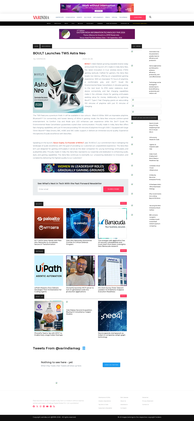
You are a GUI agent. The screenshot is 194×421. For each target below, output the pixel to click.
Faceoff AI (125, 23)
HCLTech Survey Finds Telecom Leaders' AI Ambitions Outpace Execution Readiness (111, 290)
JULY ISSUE (87, 17)
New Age (57, 23)
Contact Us (145, 404)
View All (123, 203)
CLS (73, 23)
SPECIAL (114, 17)
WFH (66, 23)
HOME (36, 46)
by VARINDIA (39, 59)
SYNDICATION (70, 17)
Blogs (80, 23)
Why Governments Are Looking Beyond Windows (155, 196)
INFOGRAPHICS (98, 17)
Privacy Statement (147, 401)
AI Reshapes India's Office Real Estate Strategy (155, 187)
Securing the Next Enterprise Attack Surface (155, 208)
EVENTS (79, 17)
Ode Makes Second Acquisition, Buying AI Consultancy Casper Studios (79, 312)
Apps (49, 23)
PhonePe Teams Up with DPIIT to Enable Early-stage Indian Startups (48, 334)
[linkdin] (44, 406)
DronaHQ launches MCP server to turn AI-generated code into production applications (80, 290)
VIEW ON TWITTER (111, 365)
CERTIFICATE (60, 17)
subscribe (113, 189)
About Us (123, 401)
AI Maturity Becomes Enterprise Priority (155, 177)
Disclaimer (145, 397)
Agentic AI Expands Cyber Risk (154, 147)
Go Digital (123, 408)
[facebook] (34, 406)
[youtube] (48, 406)
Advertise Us (124, 404)
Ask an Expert (111, 23)
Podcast (90, 23)
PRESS (107, 17)
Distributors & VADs (104, 397)
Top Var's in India (103, 404)
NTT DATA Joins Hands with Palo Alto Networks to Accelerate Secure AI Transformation (47, 242)
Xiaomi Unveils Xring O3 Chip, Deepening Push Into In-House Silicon (154, 127)
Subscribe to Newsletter (105, 408)
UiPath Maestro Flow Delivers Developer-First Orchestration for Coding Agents (48, 290)
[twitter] (37, 406)
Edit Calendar (124, 397)
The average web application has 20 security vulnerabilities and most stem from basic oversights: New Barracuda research (112, 243)
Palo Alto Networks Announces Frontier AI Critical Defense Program (79, 242)
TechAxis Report (140, 23)
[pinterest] (51, 406)
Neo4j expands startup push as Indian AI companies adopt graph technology (111, 335)
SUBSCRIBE (138, 17)
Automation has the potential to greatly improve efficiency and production (154, 56)
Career (100, 23)
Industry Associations (105, 401)
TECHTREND (123, 17)
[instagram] (41, 406)
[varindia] (54, 406)
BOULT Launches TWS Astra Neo (59, 53)
